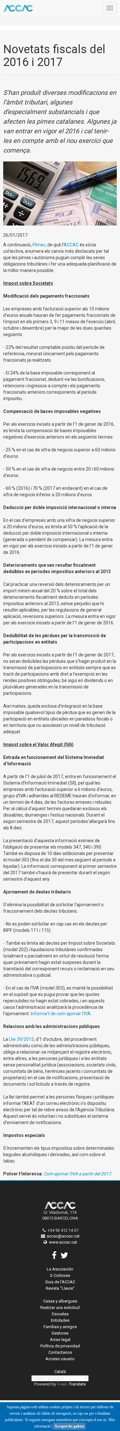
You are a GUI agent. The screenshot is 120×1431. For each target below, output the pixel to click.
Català (60, 1371)
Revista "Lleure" (60, 1288)
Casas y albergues (60, 1301)
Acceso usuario (60, 1358)
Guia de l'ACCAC (60, 1281)
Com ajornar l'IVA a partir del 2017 (77, 1173)
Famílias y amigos (60, 1326)
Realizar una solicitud (60, 1307)
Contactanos (60, 1352)
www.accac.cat (63, 1242)
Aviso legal (60, 1339)
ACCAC (71, 244)
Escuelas (60, 1314)
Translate (77, 1384)
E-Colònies (60, 1275)
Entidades (60, 1320)
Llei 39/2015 (21, 1039)
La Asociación (60, 1269)
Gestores (60, 1333)
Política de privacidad (60, 1346)
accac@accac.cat (63, 1236)
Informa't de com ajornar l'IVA (61, 1013)
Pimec (39, 244)
